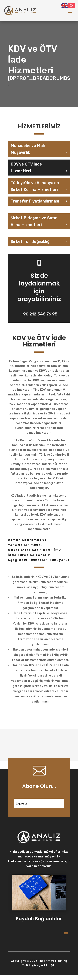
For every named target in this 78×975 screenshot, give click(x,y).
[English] (64, 5)
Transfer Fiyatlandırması (35, 201)
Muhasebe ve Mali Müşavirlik (28, 149)
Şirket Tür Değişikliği (31, 241)
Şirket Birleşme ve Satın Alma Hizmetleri (34, 221)
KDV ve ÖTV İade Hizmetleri (26, 167)
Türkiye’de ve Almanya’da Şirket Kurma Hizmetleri (35, 186)
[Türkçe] (71, 5)
